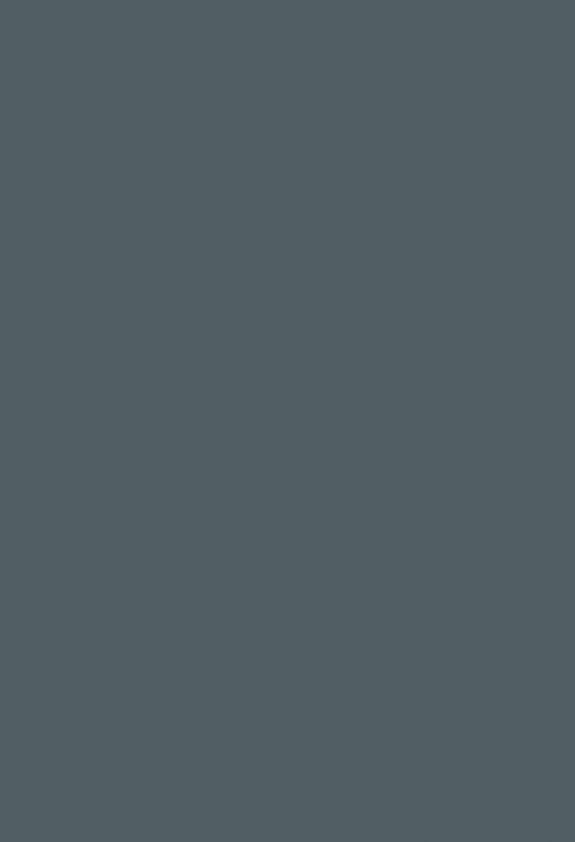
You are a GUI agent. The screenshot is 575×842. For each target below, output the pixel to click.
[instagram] (502, 524)
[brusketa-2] (436, 673)
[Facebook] (492, 524)
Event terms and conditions (317, 821)
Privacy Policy (485, 821)
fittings (328, 110)
